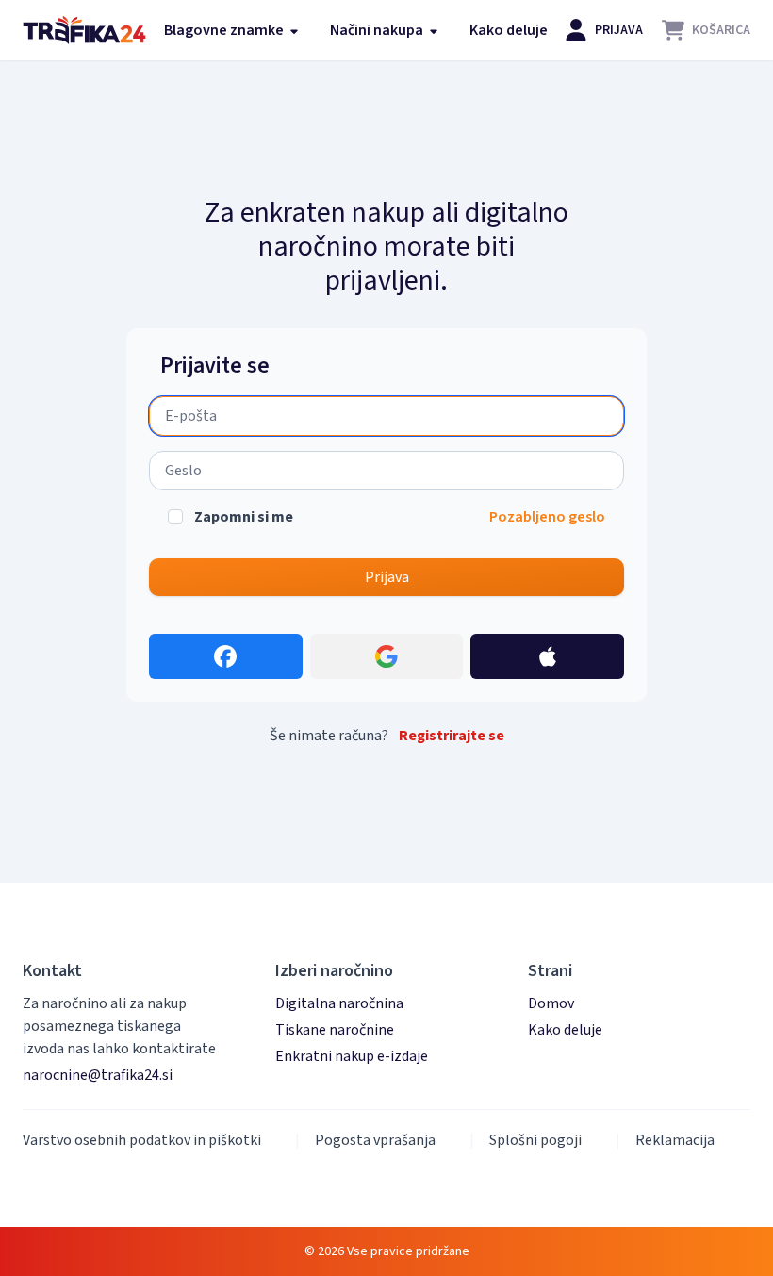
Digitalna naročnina (339, 1003)
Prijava (387, 577)
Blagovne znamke (225, 30)
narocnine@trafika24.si (98, 1075)
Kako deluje (508, 30)
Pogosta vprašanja (375, 1140)
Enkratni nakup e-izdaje (351, 1056)
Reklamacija (675, 1140)
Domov (551, 1003)
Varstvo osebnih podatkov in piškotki (142, 1140)
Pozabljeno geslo (547, 516)
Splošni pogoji (535, 1140)
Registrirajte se (451, 735)
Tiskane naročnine (334, 1029)
